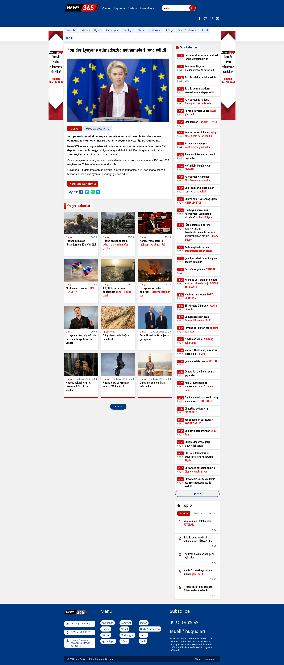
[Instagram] (212, 18)
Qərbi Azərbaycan (187, 30)
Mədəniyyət (155, 30)
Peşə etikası (147, 8)
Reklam (132, 8)
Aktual (141, 30)
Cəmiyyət (128, 30)
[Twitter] (206, 18)
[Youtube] (218, 18)
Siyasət (98, 30)
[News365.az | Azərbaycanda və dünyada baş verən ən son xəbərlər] (81, 8)
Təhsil (205, 30)
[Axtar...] (192, 8)
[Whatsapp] (93, 192)
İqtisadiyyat (112, 30)
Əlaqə (106, 8)
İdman (143, 623)
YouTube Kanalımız (83, 183)
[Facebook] (199, 18)
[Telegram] (98, 192)
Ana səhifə (71, 30)
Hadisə (85, 30)
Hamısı (118, 406)
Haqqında (119, 8)
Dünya (169, 30)
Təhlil (69, 38)
